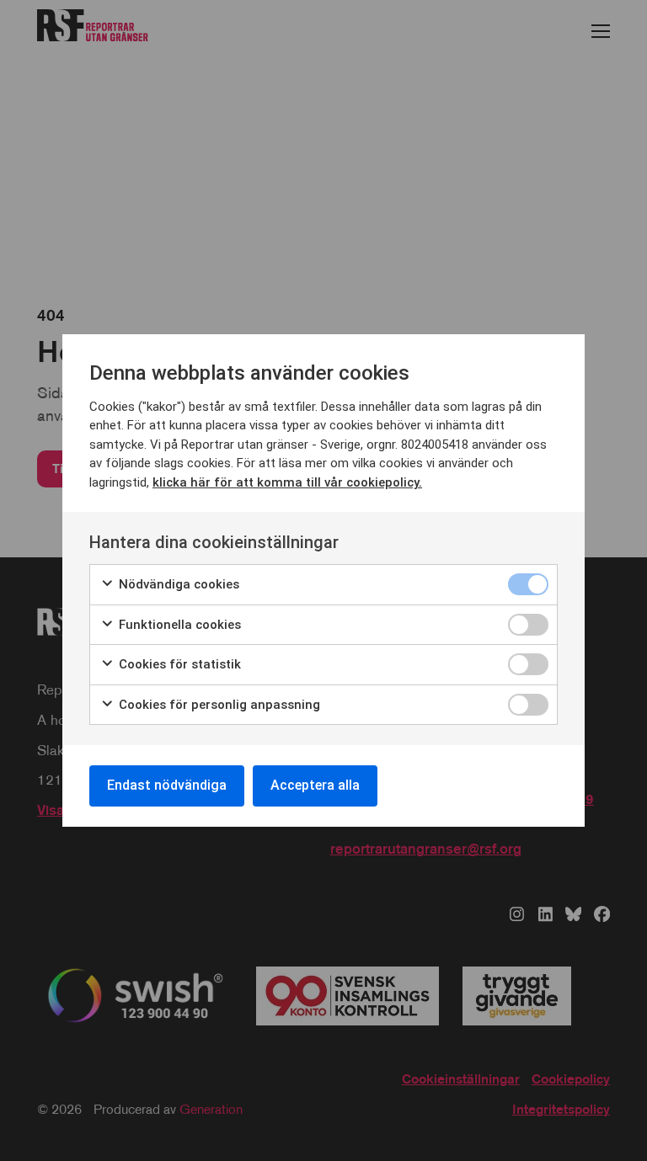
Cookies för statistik (178, 664)
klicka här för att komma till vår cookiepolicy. (287, 482)
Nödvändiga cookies (177, 584)
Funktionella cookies (178, 624)
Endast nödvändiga (167, 785)
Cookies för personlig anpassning (217, 704)
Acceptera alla (315, 785)
